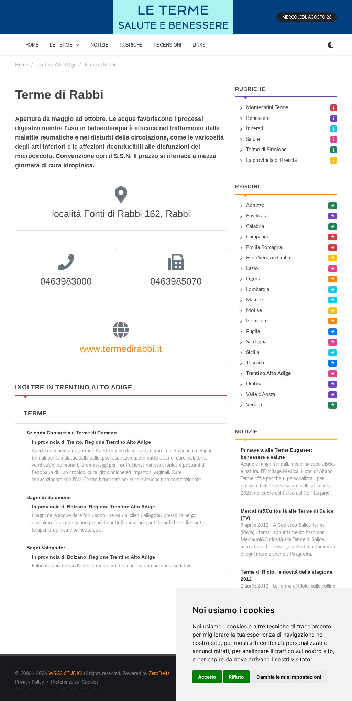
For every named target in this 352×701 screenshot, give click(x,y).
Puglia (253, 331)
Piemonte (257, 320)
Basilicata (256, 215)
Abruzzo (255, 205)
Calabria (255, 226)
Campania (257, 236)
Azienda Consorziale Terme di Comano (71, 432)
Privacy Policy (29, 682)
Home (21, 65)
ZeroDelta (159, 673)
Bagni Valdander (45, 547)
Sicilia (252, 352)
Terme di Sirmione (266, 149)
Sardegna (256, 341)
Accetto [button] (207, 677)
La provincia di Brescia (271, 160)
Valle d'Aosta (260, 394)
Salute (253, 139)
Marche (254, 299)
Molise (254, 310)
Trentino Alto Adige (56, 65)
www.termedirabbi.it (121, 349)
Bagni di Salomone (48, 497)
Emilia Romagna (264, 247)
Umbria (254, 383)
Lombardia (257, 289)
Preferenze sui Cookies (74, 682)
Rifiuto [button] (236, 677)
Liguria (253, 278)
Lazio (252, 268)
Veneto (254, 405)
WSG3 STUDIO (65, 673)
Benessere (258, 118)
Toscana (255, 362)
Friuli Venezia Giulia (268, 257)
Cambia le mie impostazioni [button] (288, 677)
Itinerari (254, 128)
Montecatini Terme (267, 107)
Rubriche (250, 89)
